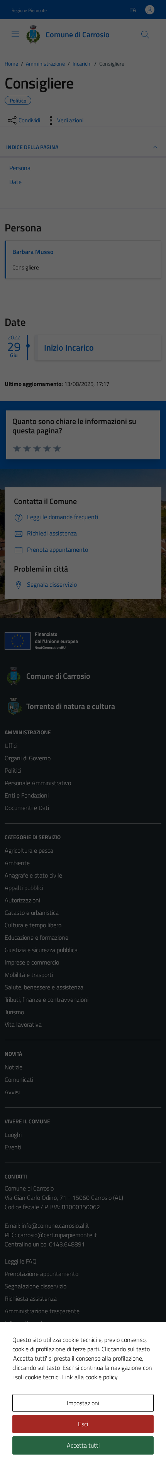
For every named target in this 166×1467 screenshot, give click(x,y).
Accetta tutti (83, 1445)
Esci (83, 1424)
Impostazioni (83, 1403)
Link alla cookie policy (90, 1377)
